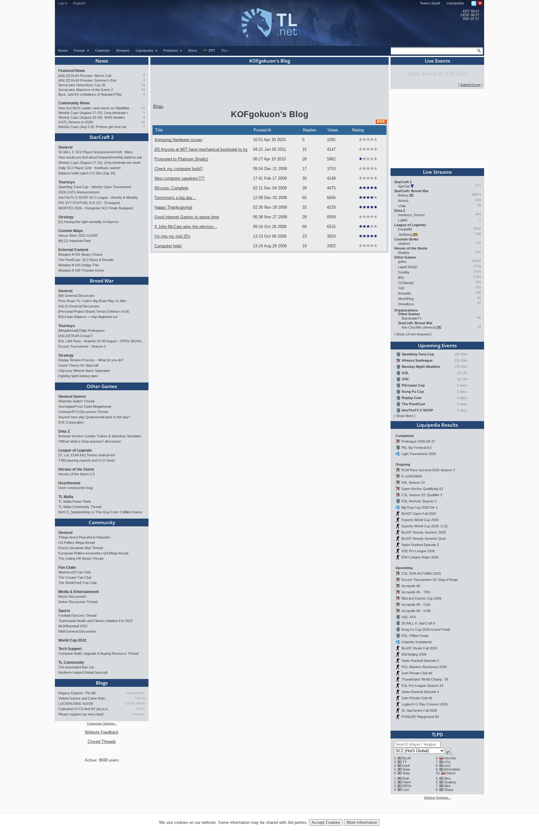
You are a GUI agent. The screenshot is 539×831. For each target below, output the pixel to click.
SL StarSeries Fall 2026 (419, 710)
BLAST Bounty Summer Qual (423, 538)
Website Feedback (102, 732)
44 (143, 89)
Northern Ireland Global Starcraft (83, 672)
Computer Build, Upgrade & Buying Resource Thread (98, 653)
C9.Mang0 (406, 283)
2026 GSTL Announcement (78, 192)
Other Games (102, 386)
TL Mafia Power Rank (74, 501)
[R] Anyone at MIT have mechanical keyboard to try (201, 149)
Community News (74, 103)
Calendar (102, 50)
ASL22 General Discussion (78, 306)
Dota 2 (64, 431)
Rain (405, 778)
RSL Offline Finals (415, 636)
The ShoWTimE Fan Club (77, 583)
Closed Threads (102, 741)
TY (404, 762)
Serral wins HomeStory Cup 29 (81, 85)
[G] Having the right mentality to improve (88, 222)
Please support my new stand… (82, 714)
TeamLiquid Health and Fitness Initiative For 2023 (95, 621)
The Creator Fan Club (74, 577)
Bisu (447, 778)
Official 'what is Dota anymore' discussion (89, 441)
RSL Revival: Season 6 (418, 501)
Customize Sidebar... (102, 723)
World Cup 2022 (72, 640)
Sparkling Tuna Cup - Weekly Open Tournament (94, 187)
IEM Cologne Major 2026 (420, 557)
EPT (212, 50)
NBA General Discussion (77, 631)
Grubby (404, 272)
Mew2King (406, 299)
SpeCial (404, 186)
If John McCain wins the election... (185, 226)
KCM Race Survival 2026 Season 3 (428, 470)
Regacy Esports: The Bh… (78, 693)
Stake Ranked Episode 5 (420, 660)
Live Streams (437, 172)
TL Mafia (65, 497)
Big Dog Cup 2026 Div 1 (419, 507)
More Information (362, 822)
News (101, 61)
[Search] (479, 50)
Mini (447, 786)
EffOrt (406, 786)
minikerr (404, 243)
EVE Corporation (71, 422)
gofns (402, 262)
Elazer (451, 773)
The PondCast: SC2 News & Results (86, 260)
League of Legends (75, 450)
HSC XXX (408, 617)
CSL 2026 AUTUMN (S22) (421, 573)
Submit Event (470, 85)
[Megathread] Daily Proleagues (81, 330)
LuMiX (402, 220)
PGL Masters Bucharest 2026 (424, 667)
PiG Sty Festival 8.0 (416, 447)
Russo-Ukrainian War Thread (80, 548)
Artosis (403, 200)
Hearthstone (69, 483)
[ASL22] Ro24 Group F (75, 336)
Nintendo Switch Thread (76, 401)
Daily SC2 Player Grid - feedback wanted (89, 168)
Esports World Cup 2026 (420, 520)
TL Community (71, 662)
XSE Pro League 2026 (418, 551)
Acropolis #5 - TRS (415, 592)
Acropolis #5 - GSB (415, 611)
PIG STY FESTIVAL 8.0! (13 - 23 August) (89, 203)
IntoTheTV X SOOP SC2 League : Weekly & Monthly (98, 197)
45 (143, 122)
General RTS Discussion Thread (83, 412)
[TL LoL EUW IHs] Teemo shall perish (86, 455)
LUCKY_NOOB (135, 703)
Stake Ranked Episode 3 (420, 545)
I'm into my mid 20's (172, 236)
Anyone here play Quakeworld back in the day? (94, 417)
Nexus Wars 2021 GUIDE (78, 235)
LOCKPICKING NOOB (75, 703)
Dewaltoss (406, 304)
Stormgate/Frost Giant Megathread (84, 406)
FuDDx (140, 708)
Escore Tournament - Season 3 (82, 346)
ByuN (406, 758)
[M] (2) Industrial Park (74, 241)
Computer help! (168, 246)
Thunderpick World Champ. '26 (424, 679)
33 (143, 108)
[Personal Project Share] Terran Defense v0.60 (93, 311)
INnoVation (452, 769)
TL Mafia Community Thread (79, 507)
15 (143, 85)
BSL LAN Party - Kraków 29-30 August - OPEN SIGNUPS (101, 341)
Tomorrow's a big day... (175, 197)
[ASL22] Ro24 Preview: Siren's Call (84, 76)
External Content (73, 250)
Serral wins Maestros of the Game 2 (85, 90)
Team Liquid (430, 3)
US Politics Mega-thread (76, 542)
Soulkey (450, 782)
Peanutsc (139, 714)
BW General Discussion (76, 295)
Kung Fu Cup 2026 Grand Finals (425, 629)
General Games (72, 396)
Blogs (102, 683)
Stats (406, 773)
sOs (447, 762)
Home (63, 50)
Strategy (66, 217)
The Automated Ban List (76, 667)
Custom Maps (70, 231)
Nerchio (450, 758)
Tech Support (70, 649)
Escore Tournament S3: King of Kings (429, 580)
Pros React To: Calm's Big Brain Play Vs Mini (92, 301)
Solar (406, 769)
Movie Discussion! (72, 596)
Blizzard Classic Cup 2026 (421, 598)
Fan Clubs (67, 567)
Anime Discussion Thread (77, 602)
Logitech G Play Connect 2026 (424, 704)
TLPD (437, 734)
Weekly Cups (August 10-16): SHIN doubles (91, 117)
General (65, 147)
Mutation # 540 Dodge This (78, 265)
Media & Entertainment (78, 592)
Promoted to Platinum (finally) (181, 159)
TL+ (224, 50)
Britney (403, 195)
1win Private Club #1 (416, 698)
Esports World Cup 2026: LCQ (424, 526)
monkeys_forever (411, 215)
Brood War (102, 281)
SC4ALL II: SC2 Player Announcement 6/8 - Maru (95, 152)
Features (171, 50)
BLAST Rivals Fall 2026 (419, 648)
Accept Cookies (326, 822)
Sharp (448, 789)
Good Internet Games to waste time (186, 217)
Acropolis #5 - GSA (415, 604)
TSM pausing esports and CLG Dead (86, 460)
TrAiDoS (139, 698)
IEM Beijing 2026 (413, 654)
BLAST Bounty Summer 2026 (423, 532)
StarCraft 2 (102, 137)
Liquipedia (455, 3)
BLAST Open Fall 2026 (418, 513)
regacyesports (136, 693)
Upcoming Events (437, 345)
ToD (401, 288)
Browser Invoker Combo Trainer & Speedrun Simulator (99, 436)
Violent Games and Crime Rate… (83, 698)
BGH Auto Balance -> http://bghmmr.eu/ (88, 317)
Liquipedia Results (437, 425)
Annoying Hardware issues (178, 139)
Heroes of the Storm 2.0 (76, 474)
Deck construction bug (75, 488)
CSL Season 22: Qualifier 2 (421, 495)
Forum (80, 50)
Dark (406, 765)
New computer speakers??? (179, 178)
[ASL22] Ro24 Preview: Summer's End (87, 80)
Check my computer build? (178, 168)
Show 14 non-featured (413, 334)
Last (405, 789)
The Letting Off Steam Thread (80, 558)
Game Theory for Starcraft (78, 365)
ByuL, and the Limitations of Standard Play (90, 94)
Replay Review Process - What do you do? (91, 360)
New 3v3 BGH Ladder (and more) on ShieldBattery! (95, 108)
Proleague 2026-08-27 (418, 441)
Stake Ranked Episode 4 (420, 692)
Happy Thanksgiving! (173, 207)
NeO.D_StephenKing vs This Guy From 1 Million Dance (100, 512)
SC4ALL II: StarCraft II (418, 623)
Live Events (437, 61)
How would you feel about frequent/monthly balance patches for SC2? (101, 157)
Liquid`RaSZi (407, 267)
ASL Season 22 (413, 482)
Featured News (71, 71)
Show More (404, 416)
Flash (406, 782)
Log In (62, 3)
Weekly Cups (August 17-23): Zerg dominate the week (95, 113)
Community (102, 522)
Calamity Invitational (416, 642)
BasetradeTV (412, 318)
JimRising (405, 234)
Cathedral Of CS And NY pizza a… (84, 709)
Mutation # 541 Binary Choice (80, 254)
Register (79, 3)
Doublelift (405, 229)
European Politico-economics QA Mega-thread (93, 553)
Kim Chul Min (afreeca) (419, 327)
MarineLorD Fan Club (74, 572)
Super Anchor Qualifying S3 (422, 489)
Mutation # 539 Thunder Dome (81, 270)
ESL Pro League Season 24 (422, 685)
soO (447, 765)
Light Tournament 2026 (418, 454)
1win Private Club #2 (416, 673)
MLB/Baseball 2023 (72, 626)
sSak (402, 206)
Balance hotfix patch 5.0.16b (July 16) (86, 173)
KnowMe (404, 293)
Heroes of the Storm (76, 469)
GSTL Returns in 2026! (75, 122)
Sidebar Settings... (437, 797)
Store (192, 50)
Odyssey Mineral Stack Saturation (84, 371)
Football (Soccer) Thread (77, 615)
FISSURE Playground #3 (420, 717)
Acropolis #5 (410, 586)
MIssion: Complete (171, 188)
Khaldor (404, 252)
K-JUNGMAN (411, 476)
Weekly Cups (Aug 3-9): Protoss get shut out (92, 127)
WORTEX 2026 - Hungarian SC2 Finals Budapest (95, 208)
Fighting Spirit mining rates (78, 376)
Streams (122, 50)
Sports (64, 611)
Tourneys (66, 182)
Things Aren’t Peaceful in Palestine (84, 537)
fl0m (401, 277)
